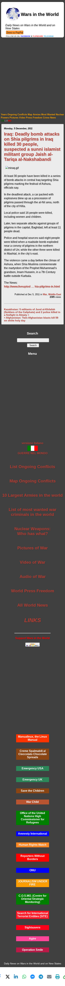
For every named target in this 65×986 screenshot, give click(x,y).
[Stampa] (57, 976)
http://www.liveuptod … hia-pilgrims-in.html (32, 286)
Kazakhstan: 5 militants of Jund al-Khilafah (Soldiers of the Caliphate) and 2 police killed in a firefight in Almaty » (32, 312)
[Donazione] (14, 32)
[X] (7, 976)
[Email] (49, 976)
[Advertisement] (32, 72)
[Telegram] (41, 976)
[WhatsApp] (24, 976)
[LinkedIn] (16, 976)
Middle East (54, 294)
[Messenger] (32, 976)
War (45, 294)
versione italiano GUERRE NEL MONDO (32, 448)
